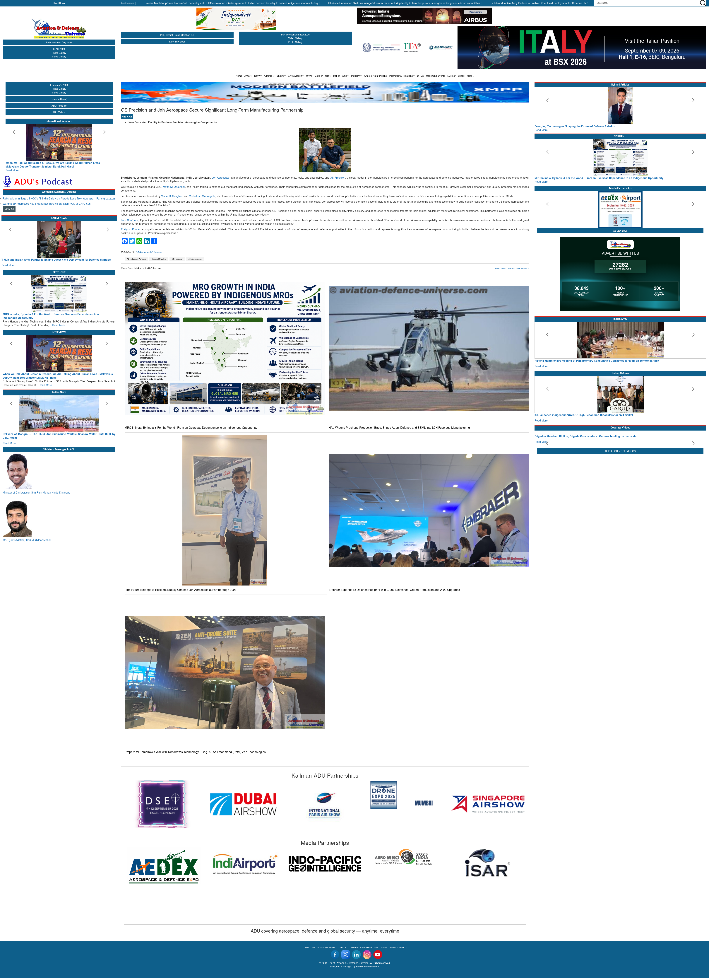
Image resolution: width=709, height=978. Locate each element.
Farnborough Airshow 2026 (295, 34)
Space (461, 75)
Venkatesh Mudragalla (202, 196)
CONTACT (344, 947)
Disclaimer (380, 947)
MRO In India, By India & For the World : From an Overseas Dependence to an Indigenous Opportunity (191, 427)
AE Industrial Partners (136, 258)
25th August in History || (535, 3)
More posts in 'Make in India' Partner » (512, 268)
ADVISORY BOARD (326, 947)
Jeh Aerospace (221, 177)
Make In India (321, 75)
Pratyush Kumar (130, 229)
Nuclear (451, 75)
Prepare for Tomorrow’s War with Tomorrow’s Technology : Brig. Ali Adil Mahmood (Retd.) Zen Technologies (195, 752)
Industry (355, 75)
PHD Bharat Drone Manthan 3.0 (177, 35)
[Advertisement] (620, 511)
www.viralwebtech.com (367, 966)
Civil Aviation (295, 75)
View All (9, 205)
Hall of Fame (340, 75)
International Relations (401, 75)
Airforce (268, 75)
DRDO (420, 75)
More (469, 75)
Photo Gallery (59, 52)
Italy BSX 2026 (177, 41)
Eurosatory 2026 (59, 85)
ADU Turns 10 (59, 105)
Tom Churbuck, (130, 220)
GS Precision (337, 177)
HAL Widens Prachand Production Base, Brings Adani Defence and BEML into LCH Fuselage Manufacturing (399, 427)
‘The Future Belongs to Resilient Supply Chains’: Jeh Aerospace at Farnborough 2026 (181, 590)
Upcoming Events (435, 75)
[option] (162, 804)
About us (309, 947)
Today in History (59, 99)
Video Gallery (59, 56)
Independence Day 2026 (59, 42)
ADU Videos (59, 112)
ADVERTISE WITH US (361, 947)
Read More (12, 166)
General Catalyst (159, 258)
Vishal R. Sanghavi (172, 196)
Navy (257, 75)
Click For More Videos (620, 481)
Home (239, 75)
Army (247, 75)
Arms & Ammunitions (375, 75)
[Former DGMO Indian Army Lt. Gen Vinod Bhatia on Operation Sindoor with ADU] (620, 442)
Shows (280, 75)
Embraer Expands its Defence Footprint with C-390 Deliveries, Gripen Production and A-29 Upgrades (394, 590)
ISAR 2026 (59, 49)
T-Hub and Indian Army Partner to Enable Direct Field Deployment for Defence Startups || (461, 3)
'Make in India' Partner (149, 252)
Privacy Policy (398, 947)
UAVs (309, 75)
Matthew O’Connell (174, 187)
